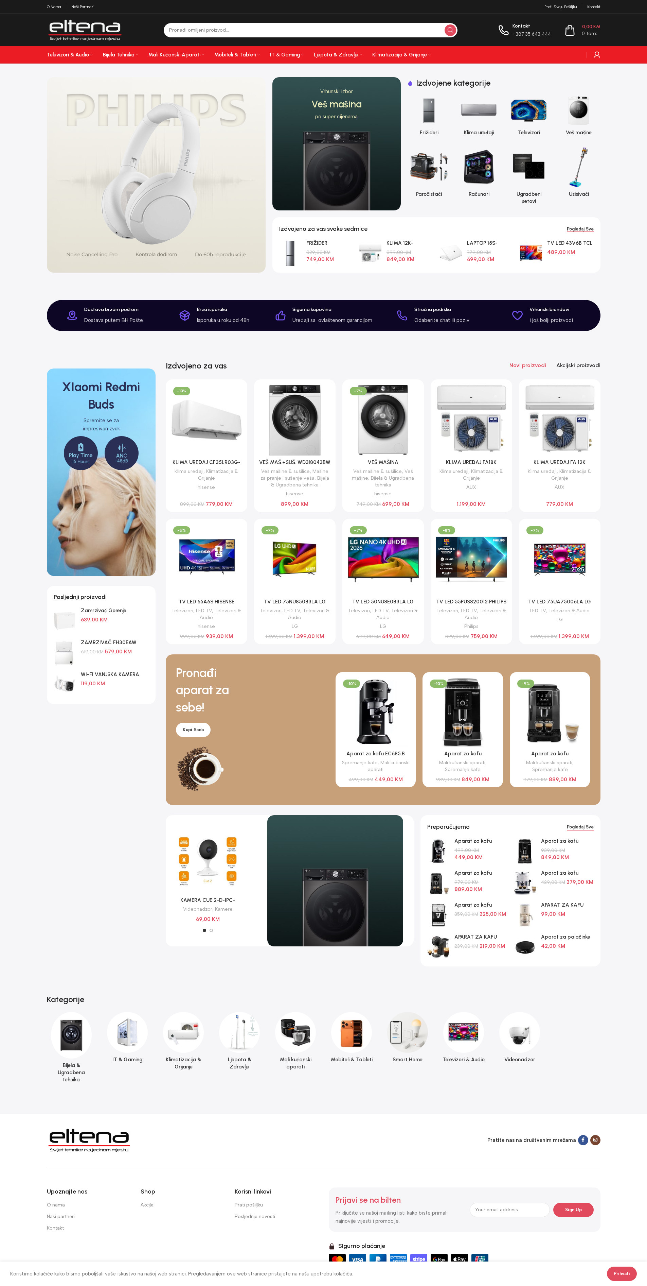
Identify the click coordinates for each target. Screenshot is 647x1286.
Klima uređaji (189, 471)
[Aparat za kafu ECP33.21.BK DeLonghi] (438, 915)
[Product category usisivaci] (578, 174)
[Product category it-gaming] (127, 1039)
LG (295, 626)
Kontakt (55, 1228)
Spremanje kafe (360, 762)
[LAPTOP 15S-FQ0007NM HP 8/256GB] (451, 253)
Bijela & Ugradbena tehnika (300, 481)
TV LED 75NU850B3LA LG (295, 602)
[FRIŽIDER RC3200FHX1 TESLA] (290, 253)
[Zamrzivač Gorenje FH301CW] (65, 620)
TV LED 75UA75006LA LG (559, 602)
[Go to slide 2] (211, 930)
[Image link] (89, 1140)
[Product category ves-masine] (578, 118)
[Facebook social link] (583, 1140)
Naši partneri (61, 1216)
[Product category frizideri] (429, 118)
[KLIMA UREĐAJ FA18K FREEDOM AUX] (471, 420)
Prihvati (622, 1273)
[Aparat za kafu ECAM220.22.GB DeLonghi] (438, 883)
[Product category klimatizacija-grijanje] (183, 1043)
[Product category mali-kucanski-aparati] (295, 1043)
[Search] (450, 30)
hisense (206, 487)
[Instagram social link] (595, 1140)
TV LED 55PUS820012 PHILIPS (471, 602)
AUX (471, 487)
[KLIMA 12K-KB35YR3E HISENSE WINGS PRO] (370, 253)
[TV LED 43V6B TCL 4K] (531, 253)
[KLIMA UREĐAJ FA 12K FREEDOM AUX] (559, 420)
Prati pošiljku (249, 1205)
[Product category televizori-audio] (463, 1039)
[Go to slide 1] (204, 930)
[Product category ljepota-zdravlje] (239, 1043)
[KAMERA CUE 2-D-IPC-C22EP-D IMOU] (208, 861)
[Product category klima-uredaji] (479, 118)
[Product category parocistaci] (429, 174)
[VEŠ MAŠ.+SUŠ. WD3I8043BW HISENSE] (294, 420)
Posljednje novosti (255, 1216)
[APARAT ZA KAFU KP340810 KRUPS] (438, 947)
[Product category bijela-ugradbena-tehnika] (71, 1049)
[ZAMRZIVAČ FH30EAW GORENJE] (65, 652)
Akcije (147, 1205)
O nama (56, 1205)
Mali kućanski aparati (462, 762)
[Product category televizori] (529, 118)
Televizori (182, 610)
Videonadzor (197, 909)
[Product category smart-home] (407, 1039)
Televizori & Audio (569, 610)
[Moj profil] (597, 55)
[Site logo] (85, 30)
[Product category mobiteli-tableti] (351, 1039)
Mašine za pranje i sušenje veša (294, 474)
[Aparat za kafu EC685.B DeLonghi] (438, 851)
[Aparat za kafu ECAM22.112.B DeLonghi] (525, 851)
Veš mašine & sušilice (285, 471)
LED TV (204, 610)
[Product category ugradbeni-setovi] (529, 177)
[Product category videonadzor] (519, 1039)
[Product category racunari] (479, 174)
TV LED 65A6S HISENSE (206, 602)
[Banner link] (336, 143)
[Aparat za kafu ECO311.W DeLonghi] (525, 883)
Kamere (224, 909)
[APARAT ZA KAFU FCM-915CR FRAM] (525, 915)
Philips (471, 626)
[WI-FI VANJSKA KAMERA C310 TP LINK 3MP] (65, 684)
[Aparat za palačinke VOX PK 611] (525, 947)
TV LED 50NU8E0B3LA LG (383, 602)
